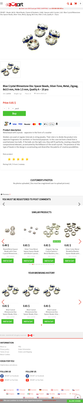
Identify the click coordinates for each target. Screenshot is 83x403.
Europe (22, 394)
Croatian (66, 390)
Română (33, 390)
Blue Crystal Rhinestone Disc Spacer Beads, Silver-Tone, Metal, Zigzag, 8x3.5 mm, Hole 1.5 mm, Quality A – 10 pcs (10, 312)
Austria (56, 390)
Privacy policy (4, 349)
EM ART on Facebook (12, 376)
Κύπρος (74, 394)
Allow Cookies (75, 401)
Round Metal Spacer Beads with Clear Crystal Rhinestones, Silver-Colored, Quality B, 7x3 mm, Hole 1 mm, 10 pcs (10, 251)
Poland (41, 394)
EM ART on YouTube (11, 380)
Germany (45, 390)
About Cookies (5, 354)
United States (44, 398)
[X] (1, 400)
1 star (9, 159)
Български (10, 390)
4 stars (22, 159)
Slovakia (52, 394)
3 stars (18, 159)
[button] (29, 264)
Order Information (24, 349)
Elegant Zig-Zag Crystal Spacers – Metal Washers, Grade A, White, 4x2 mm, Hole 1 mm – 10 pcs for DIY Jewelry (52, 251)
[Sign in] (71, 3)
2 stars (14, 159)
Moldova (57, 398)
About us (3, 347)
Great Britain (30, 398)
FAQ (19, 347)
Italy (32, 394)
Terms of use (4, 352)
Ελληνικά (22, 390)
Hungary (11, 394)
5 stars (27, 159)
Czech (77, 390)
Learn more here (49, 400)
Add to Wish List (41, 93)
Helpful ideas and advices (8, 365)
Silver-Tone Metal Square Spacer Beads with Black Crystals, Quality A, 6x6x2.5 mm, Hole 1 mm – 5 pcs (31, 251)
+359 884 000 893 (56, 8)
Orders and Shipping (25, 352)
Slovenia (63, 394)
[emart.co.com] (14, 4)
